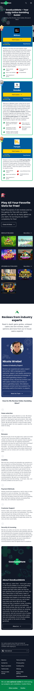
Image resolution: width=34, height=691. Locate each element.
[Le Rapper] (8, 274)
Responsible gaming (19, 672)
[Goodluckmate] (6, 3)
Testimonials (5, 668)
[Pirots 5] (8, 288)
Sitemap (18, 668)
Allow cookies (13, 688)
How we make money (5, 672)
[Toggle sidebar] (31, 3)
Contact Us (4, 663)
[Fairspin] (17, 142)
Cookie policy (20, 666)
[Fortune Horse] (8, 254)
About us (3, 660)
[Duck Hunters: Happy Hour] (25, 254)
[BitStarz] (17, 30)
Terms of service (21, 660)
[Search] (26, 3)
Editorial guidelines (21, 676)
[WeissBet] (17, 85)
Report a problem (6, 666)
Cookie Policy (26, 684)
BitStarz (17, 35)
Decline (23, 688)
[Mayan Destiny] (25, 274)
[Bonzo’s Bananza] (8, 241)
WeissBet (17, 90)
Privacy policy (20, 663)
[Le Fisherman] (25, 241)
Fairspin (17, 147)
